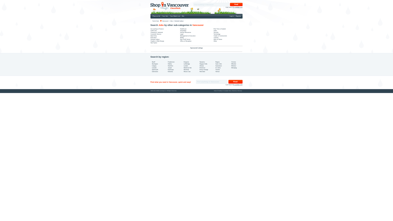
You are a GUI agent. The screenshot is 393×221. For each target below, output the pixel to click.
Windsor (233, 66)
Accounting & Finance (157, 29)
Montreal (186, 69)
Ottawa (202, 66)
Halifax (170, 64)
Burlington (155, 64)
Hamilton (170, 66)
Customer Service (156, 34)
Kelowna (170, 71)
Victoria (233, 62)
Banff (153, 62)
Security (216, 32)
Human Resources (185, 32)
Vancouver (165, 21)
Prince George (204, 69)
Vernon (217, 71)
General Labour (155, 39)
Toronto (217, 69)
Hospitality (183, 30)
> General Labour (178, 21)
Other (215, 41)
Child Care (154, 30)
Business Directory (237, 90)
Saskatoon (218, 66)
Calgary (154, 66)
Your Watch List (175, 16)
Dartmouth (155, 69)
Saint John (218, 64)
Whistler (233, 64)
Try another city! (238, 7)
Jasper (170, 68)
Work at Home (218, 39)
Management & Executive (187, 36)
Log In (232, 16)
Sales (215, 30)
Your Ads (165, 16)
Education (153, 37)
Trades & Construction (220, 36)
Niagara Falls (203, 64)
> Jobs (171, 21)
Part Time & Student (220, 29)
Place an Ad (156, 16)
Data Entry (154, 36)
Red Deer (202, 71)
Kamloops (171, 69)
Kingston (186, 62)
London (186, 66)
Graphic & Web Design (157, 41)
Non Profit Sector (185, 39)
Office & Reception (185, 41)
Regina (217, 62)
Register (238, 16)
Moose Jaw (187, 71)
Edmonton (155, 71)
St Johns (218, 68)
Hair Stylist (154, 43)
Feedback (220, 90)
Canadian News (228, 90)
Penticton (202, 68)
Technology (217, 34)
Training (216, 37)
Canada (154, 68)
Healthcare (183, 29)
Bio (183, 16)
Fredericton (171, 62)
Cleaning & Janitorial (157, 32)
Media (182, 37)
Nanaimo (202, 62)
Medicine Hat (187, 68)
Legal (181, 34)
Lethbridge (187, 64)
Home (215, 90)
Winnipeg (234, 68)
